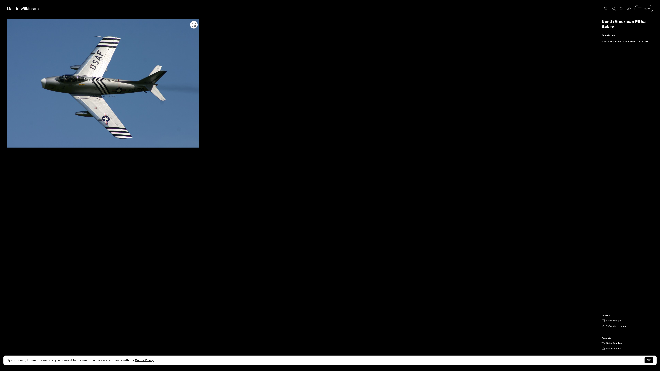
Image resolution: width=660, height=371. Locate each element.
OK (649, 360)
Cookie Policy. (144, 360)
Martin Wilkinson (23, 8)
